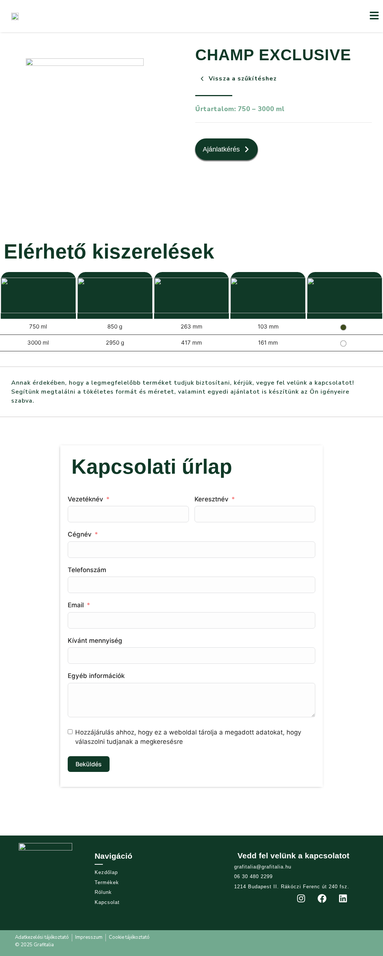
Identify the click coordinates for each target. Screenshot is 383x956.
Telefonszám (87, 570)
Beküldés (89, 764)
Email (76, 605)
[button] (374, 16)
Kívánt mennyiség (95, 640)
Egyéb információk (96, 675)
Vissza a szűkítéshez (243, 78)
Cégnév (80, 534)
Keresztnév (212, 499)
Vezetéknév (86, 499)
